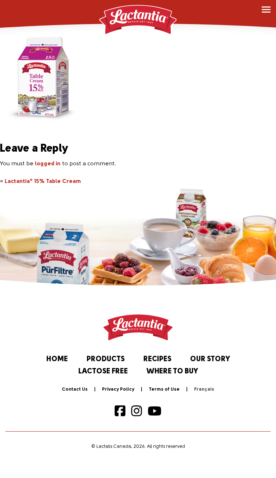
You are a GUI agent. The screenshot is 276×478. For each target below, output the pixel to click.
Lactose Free (103, 371)
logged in (48, 164)
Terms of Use (164, 389)
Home (57, 359)
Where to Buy (172, 371)
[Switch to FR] (204, 389)
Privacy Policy (118, 389)
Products (106, 359)
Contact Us (75, 389)
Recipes (157, 359)
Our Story (210, 359)
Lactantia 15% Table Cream (43, 181)
